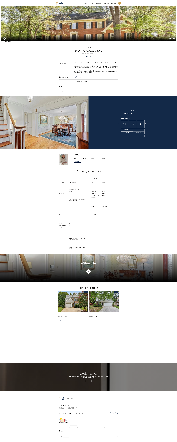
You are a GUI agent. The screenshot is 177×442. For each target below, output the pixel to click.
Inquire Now (88, 56)
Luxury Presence (66, 436)
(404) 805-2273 (93, 158)
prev (4, 38)
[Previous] (119, 124)
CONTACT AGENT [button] (77, 161)
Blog (76, 413)
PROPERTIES (91, 3)
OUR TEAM (85, 3)
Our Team (64, 413)
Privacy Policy (115, 436)
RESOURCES (98, 3)
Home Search (71, 413)
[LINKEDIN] (115, 413)
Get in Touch (81, 413)
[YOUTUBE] (117, 413)
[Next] (146, 124)
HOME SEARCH (106, 3)
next (7, 38)
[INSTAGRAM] (112, 413)
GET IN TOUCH (113, 3)
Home (59, 413)
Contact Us (88, 380)
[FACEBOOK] (110, 413)
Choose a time (125, 129)
